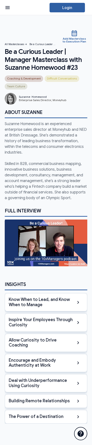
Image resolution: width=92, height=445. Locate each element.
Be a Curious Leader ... (42, 44)
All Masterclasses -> (16, 44)
